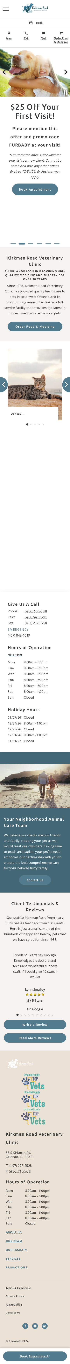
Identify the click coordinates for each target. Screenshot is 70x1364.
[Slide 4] (39, 243)
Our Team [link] (14, 1241)
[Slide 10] (52, 1015)
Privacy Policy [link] (15, 1296)
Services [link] (13, 1258)
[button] (6, 9)
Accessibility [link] (14, 1304)
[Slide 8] (45, 1015)
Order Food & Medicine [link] (35, 326)
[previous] (4, 72)
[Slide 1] (13, 243)
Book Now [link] (52, 233)
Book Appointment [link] (34, 1356)
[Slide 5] (48, 243)
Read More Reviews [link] (35, 1038)
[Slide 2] (21, 243)
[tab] (16, 655)
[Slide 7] (41, 1015)
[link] (35, 8)
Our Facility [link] (16, 1249)
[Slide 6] (57, 243)
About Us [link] (14, 1232)
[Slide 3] (30, 244)
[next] (65, 72)
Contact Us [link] (35, 880)
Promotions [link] (16, 1267)
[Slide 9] (48, 1015)
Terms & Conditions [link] (18, 1288)
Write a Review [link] (35, 1024)
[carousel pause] (65, 92)
